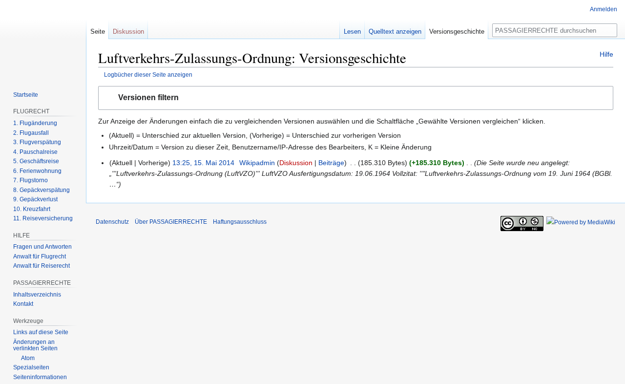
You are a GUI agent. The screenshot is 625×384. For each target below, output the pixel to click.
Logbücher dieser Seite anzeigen (148, 74)
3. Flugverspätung (37, 142)
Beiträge (331, 163)
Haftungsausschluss (240, 221)
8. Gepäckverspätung (41, 190)
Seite (97, 31)
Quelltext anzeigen (395, 31)
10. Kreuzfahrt (31, 209)
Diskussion (295, 163)
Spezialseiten (31, 367)
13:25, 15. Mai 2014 (203, 163)
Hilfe (606, 54)
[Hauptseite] (43, 39)
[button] (355, 97)
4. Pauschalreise (35, 152)
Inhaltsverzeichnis (37, 294)
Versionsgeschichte (456, 31)
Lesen (352, 31)
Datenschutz (112, 221)
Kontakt (23, 303)
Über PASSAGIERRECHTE (171, 221)
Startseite (25, 94)
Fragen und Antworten (42, 246)
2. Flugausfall (31, 132)
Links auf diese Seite (40, 332)
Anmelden (603, 9)
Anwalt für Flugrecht (39, 256)
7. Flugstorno (30, 180)
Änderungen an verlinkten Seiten (35, 345)
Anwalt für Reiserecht (41, 265)
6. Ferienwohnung (37, 171)
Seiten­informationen (40, 377)
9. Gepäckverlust (35, 199)
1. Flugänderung (35, 123)
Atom (28, 358)
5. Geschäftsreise (36, 161)
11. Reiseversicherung (43, 218)
